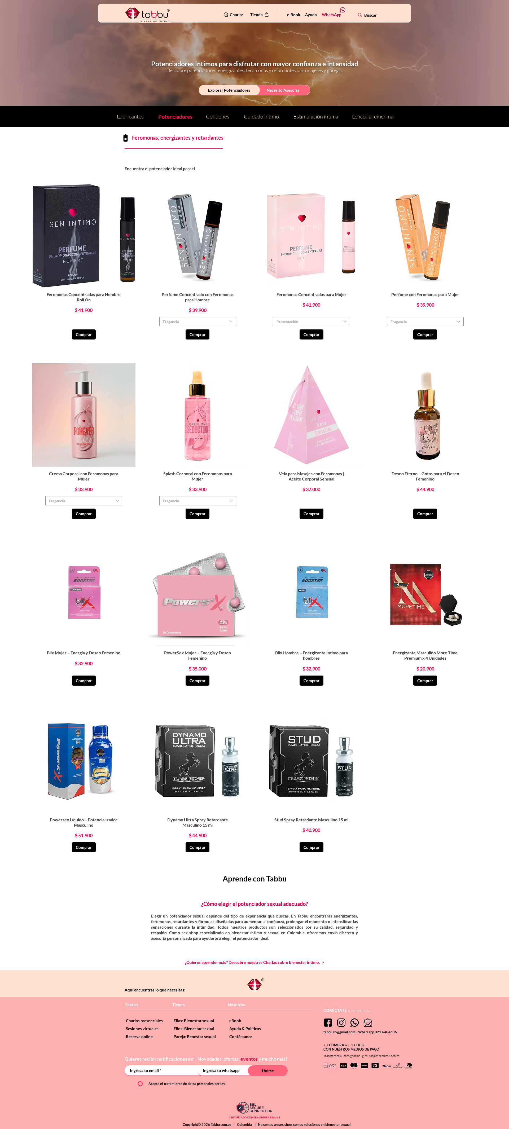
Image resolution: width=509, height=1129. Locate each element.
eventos (249, 1059)
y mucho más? (273, 1059)
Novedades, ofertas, (219, 1059)
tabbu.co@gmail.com (339, 1032)
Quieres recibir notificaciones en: (160, 1059)
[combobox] (197, 321)
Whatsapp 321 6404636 (377, 1032)
